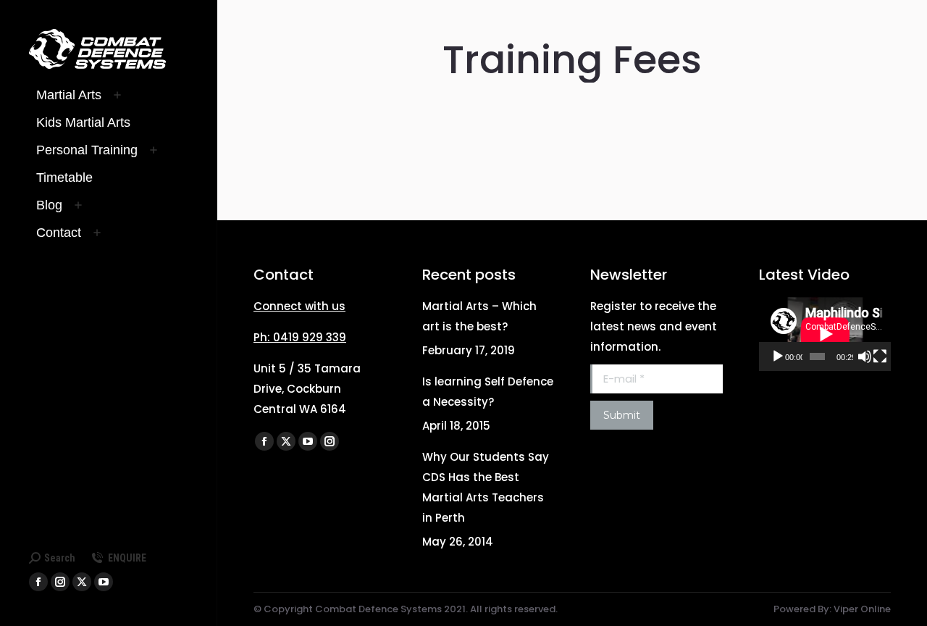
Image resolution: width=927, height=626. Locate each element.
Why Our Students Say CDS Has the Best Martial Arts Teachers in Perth (485, 487)
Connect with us (299, 306)
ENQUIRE (127, 558)
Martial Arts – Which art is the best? (479, 316)
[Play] (778, 356)
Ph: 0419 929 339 (299, 337)
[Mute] (864, 356)
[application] (825, 333)
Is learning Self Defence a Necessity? (487, 391)
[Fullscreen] (880, 356)
